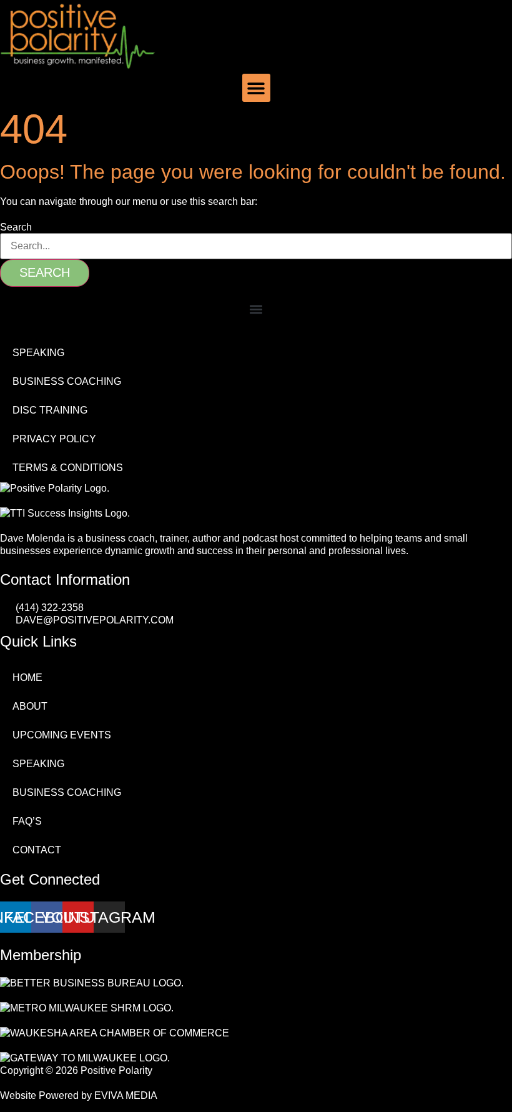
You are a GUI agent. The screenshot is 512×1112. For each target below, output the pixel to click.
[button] (256, 88)
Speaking (38, 352)
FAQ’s (27, 821)
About (29, 706)
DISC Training (49, 410)
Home (27, 677)
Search (16, 227)
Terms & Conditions (67, 467)
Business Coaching (66, 381)
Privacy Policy (54, 439)
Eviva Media (125, 1095)
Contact (36, 850)
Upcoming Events (61, 735)
